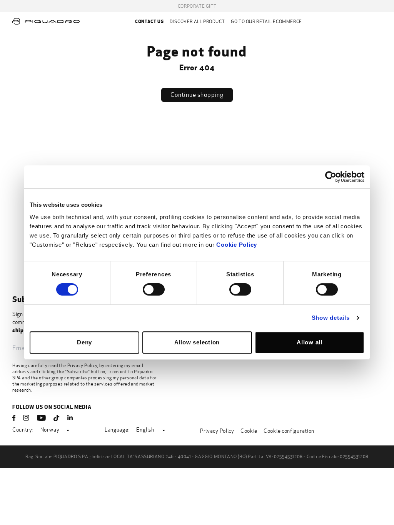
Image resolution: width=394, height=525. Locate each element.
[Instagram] (26, 418)
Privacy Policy (82, 365)
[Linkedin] (70, 418)
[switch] (154, 289)
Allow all (309, 342)
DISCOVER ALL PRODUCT (197, 21)
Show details (331, 317)
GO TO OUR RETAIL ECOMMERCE (266, 21)
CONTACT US (149, 21)
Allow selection (197, 342)
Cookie (248, 431)
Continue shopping (197, 94)
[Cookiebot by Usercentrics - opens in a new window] (330, 177)
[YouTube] (41, 418)
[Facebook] (13, 418)
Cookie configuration (289, 431)
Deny (84, 342)
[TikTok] (56, 418)
